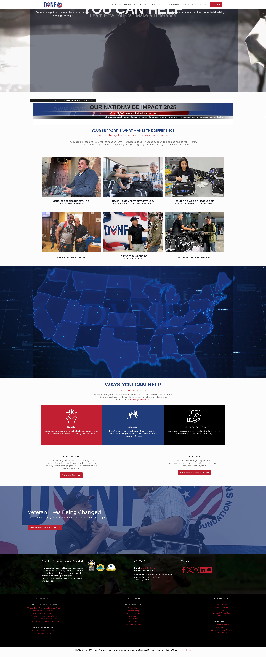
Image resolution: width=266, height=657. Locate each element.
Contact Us (221, 616)
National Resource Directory (221, 630)
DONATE (216, 4)
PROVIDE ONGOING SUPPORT (194, 257)
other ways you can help (137, 400)
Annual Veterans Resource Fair (44, 631)
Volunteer (133, 616)
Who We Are (221, 605)
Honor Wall (133, 622)
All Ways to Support (133, 605)
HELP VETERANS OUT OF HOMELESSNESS (133, 257)
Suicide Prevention (222, 625)
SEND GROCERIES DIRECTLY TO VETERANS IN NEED (71, 202)
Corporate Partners (133, 613)
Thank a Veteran (133, 619)
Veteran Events (44, 633)
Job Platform (221, 633)
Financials (222, 610)
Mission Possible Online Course (44, 619)
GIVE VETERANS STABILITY (71, 257)
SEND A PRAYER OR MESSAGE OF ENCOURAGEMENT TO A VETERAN (194, 202)
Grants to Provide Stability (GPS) (44, 611)
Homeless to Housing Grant (44, 613)
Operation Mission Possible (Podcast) (44, 622)
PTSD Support (221, 627)
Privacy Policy (185, 650)
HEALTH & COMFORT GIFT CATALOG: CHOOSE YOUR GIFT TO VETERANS (133, 202)
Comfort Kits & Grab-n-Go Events (44, 616)
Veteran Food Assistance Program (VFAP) (44, 608)
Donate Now (133, 608)
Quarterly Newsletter (221, 613)
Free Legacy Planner (132, 624)
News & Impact (221, 608)
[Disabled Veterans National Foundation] (54, 4)
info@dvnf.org (148, 568)
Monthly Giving (133, 611)
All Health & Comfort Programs (44, 605)
